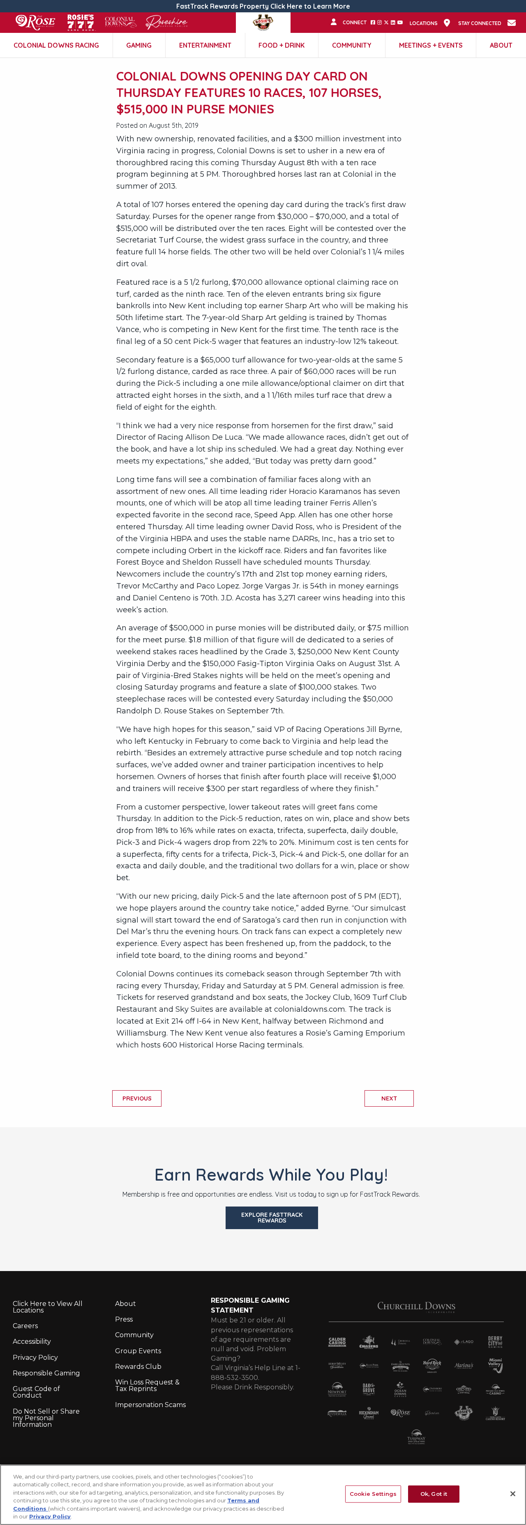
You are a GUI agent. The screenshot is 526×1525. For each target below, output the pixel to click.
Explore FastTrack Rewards (271, 1217)
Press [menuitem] (124, 1319)
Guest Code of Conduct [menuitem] (36, 1392)
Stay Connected (479, 23)
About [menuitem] (125, 1304)
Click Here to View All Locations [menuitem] (48, 1307)
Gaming (139, 45)
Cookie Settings (373, 1493)
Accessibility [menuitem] (32, 1341)
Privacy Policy (50, 1516)
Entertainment (205, 45)
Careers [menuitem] (25, 1326)
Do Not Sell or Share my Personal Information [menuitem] (46, 1417)
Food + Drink (281, 45)
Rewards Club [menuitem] (138, 1366)
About (501, 45)
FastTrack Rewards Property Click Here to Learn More (263, 6)
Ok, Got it (433, 1493)
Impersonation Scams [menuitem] (150, 1405)
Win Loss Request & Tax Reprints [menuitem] (147, 1385)
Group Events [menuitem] (138, 1351)
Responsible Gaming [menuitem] (46, 1373)
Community (351, 45)
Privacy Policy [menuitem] (35, 1357)
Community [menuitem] (134, 1335)
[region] (263, 1495)
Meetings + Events (431, 45)
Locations (424, 23)
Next (389, 1098)
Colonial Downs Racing (56, 45)
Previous (137, 1098)
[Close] (513, 1494)
